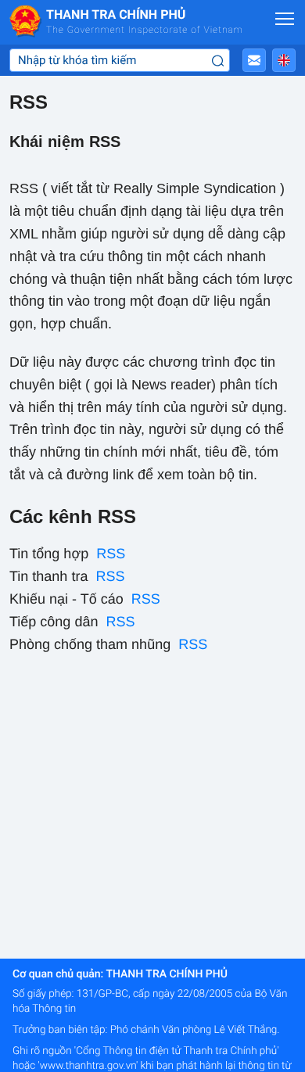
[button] (254, 60)
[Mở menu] (284, 19)
